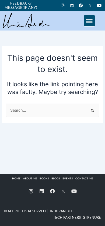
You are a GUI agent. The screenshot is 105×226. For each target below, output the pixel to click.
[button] (89, 21)
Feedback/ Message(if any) (21, 5)
